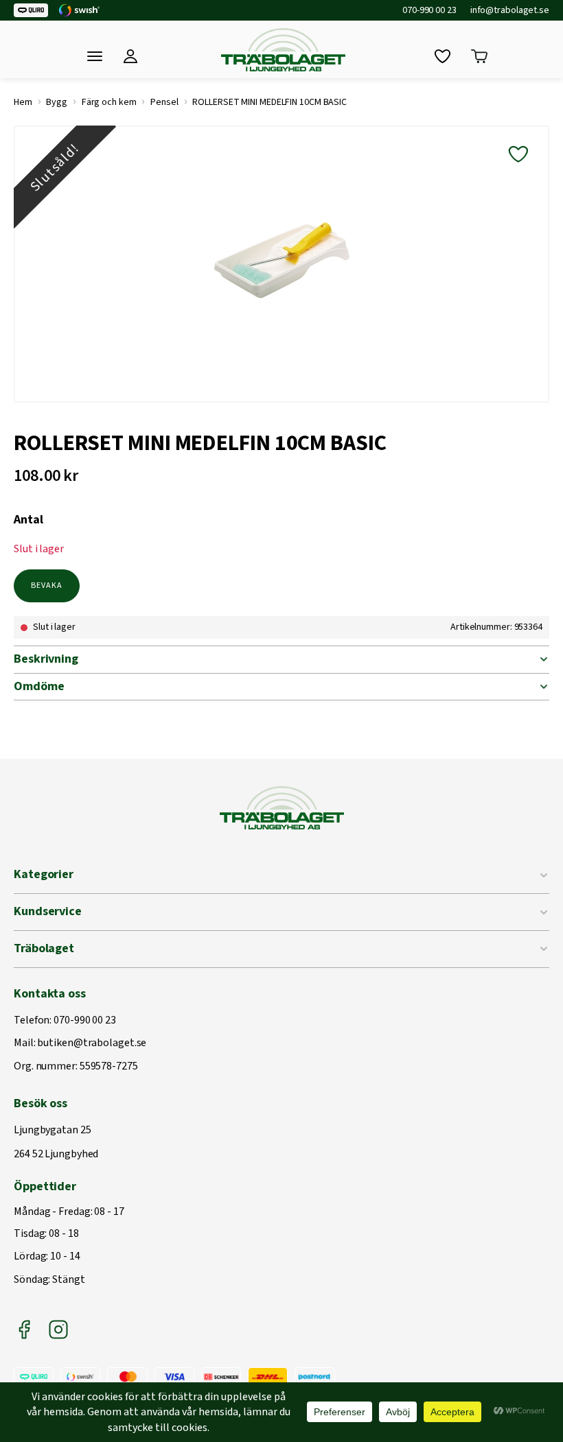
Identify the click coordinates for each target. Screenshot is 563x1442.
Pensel (164, 102)
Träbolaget (44, 948)
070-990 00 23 (429, 10)
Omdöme (39, 686)
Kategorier (43, 874)
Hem (23, 102)
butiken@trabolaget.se (91, 1043)
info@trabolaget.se (509, 10)
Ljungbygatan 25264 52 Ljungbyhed (56, 1142)
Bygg (56, 102)
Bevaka (46, 585)
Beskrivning (46, 658)
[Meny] (95, 56)
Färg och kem (109, 102)
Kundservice (48, 911)
